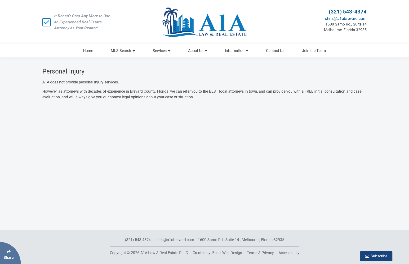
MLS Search (121, 50)
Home (88, 50)
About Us (195, 50)
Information (235, 50)
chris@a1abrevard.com (346, 18)
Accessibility (289, 253)
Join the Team (314, 50)
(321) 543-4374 (348, 12)
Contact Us (275, 50)
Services (160, 50)
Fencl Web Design (227, 253)
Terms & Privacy (260, 253)
